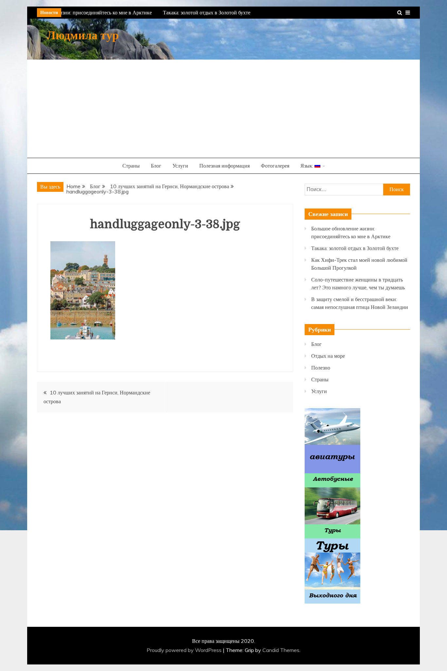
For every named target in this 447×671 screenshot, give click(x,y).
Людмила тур (83, 35)
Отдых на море (328, 356)
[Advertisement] (223, 108)
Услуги (180, 165)
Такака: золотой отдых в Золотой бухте (204, 12)
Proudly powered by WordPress (185, 650)
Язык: (307, 165)
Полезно (320, 367)
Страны (131, 165)
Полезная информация (224, 165)
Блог (156, 165)
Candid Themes (280, 650)
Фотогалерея (275, 165)
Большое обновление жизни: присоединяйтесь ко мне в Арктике (78, 12)
